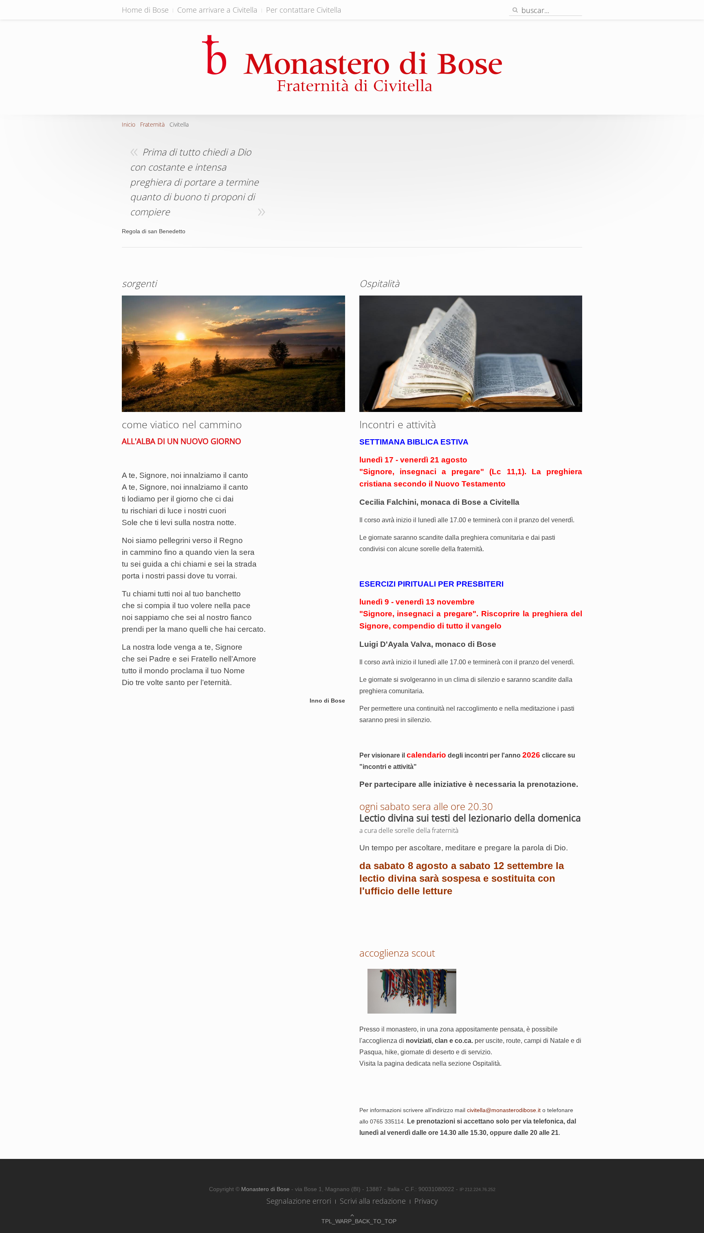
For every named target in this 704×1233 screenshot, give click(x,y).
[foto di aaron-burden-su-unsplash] (470, 353)
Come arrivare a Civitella (217, 10)
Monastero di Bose (266, 1189)
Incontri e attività (397, 424)
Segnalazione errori (298, 1201)
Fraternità (152, 124)
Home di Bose (145, 10)
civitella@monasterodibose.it (504, 1110)
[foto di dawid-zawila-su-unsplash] (233, 353)
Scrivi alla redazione (373, 1201)
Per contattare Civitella (303, 10)
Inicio (128, 124)
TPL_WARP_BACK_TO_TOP (352, 1221)
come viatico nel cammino (182, 424)
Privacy (426, 1201)
